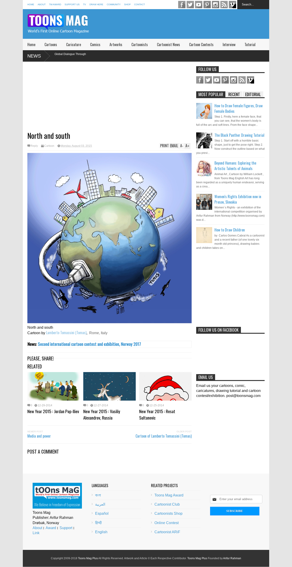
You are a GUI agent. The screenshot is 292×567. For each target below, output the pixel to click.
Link (36, 533)
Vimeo (232, 4)
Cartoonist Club (167, 504)
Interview (229, 44)
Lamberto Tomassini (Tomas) (66, 332)
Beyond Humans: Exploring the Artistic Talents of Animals (235, 165)
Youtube (198, 4)
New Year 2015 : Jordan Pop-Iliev (53, 411)
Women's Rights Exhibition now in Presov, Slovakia (237, 199)
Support (66, 528)
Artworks (116, 44)
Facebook (181, 4)
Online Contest (166, 523)
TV (84, 4)
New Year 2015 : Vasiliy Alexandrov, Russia (101, 414)
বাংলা (98, 495)
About (42, 4)
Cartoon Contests (201, 44)
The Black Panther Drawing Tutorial (239, 135)
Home (30, 4)
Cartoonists (139, 44)
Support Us (72, 4)
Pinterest (207, 4)
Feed (224, 4)
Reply (34, 145)
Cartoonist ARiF (167, 532)
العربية (100, 504)
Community (114, 4)
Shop (127, 4)
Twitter (190, 4)
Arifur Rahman (232, 558)
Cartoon (49, 145)
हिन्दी (98, 523)
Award (51, 528)
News (34, 55)
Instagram (215, 4)
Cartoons (50, 44)
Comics (95, 44)
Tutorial (250, 44)
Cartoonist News (168, 44)
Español (102, 513)
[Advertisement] (186, 24)
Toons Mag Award (168, 495)
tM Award (55, 4)
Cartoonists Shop (168, 513)
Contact (139, 4)
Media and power (39, 436)
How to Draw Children (229, 230)
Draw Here (96, 4)
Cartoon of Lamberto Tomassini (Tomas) (164, 436)
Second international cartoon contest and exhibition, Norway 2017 (89, 344)
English (101, 532)
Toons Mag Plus (88, 558)
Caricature (73, 44)
